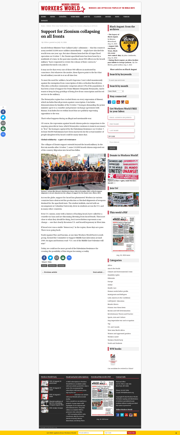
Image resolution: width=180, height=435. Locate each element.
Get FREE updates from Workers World (61, 433)
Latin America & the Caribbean (119, 298)
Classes (97, 17)
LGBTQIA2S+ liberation (116, 301)
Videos (126, 17)
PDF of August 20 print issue (55, 382)
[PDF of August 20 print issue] (44, 385)
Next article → (98, 272)
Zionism (61, 266)
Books (108, 17)
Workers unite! (113, 337)
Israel (44, 266)
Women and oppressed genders (119, 334)
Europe (110, 281)
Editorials (111, 278)
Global (48, 26)
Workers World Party (115, 340)
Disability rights (113, 275)
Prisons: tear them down (117, 307)
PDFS (117, 17)
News (52, 17)
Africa (110, 265)
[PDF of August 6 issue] (44, 398)
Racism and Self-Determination (119, 311)
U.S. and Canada (113, 327)
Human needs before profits (118, 291)
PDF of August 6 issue (54, 395)
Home (43, 17)
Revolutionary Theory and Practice (120, 314)
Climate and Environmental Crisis (120, 272)
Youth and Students (115, 343)
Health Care (112, 288)
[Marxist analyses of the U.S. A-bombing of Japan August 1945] (44, 405)
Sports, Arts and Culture (116, 317)
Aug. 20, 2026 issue (123, 255)
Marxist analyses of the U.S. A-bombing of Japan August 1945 (56, 403)
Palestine (52, 266)
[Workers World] (90, 8)
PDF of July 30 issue (56, 408)
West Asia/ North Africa (116, 330)
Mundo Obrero (113, 304)
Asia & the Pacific (114, 268)
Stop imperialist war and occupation (121, 320)
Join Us (87, 17)
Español (63, 17)
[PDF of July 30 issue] (44, 412)
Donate (44, 21)
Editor (46, 42)
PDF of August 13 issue (55, 389)
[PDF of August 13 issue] (44, 392)
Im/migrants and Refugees (117, 294)
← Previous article (49, 272)
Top (109, 324)
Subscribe (75, 17)
